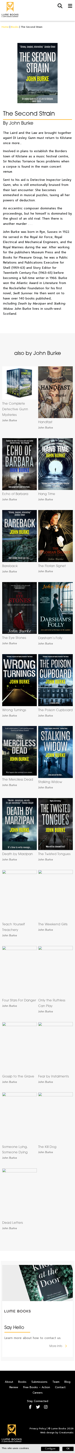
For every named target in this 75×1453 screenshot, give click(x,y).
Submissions (39, 1382)
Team (55, 1382)
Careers (38, 1393)
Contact (60, 1387)
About (9, 1382)
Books (15, 27)
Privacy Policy (38, 1428)
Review (13, 1387)
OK (68, 1449)
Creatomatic (66, 1432)
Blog (67, 1382)
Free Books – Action (36, 1387)
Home (5, 27)
